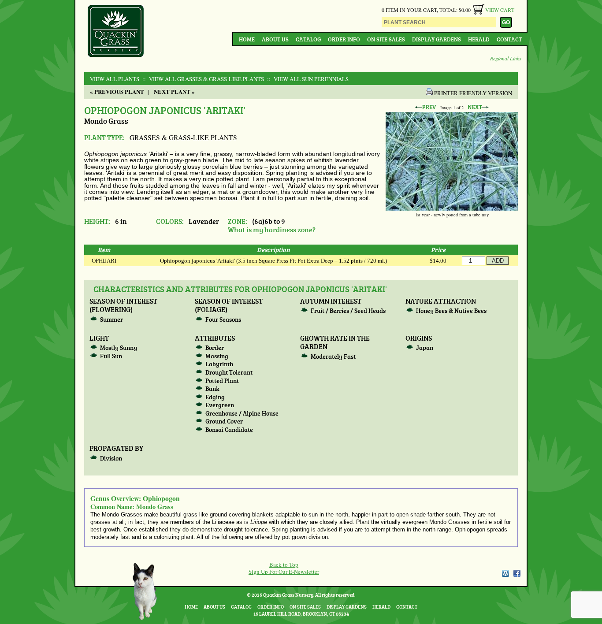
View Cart (499, 9)
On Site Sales (386, 39)
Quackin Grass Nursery (116, 31)
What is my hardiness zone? (272, 229)
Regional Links (505, 58)
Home (247, 39)
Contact (509, 39)
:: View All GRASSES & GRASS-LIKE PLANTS (202, 79)
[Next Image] (478, 107)
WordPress (505, 573)
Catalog (308, 39)
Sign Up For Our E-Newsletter (284, 572)
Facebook (517, 573)
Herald (479, 39)
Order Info (344, 39)
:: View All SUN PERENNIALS (307, 79)
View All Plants (114, 79)
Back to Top (283, 564)
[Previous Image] (425, 107)
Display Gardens (436, 39)
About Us (275, 39)
